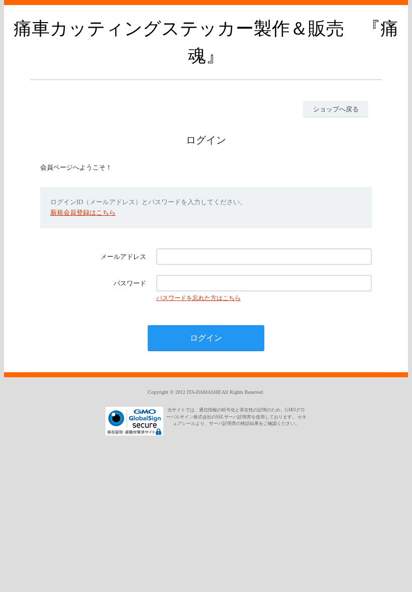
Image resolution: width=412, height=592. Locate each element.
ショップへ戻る (336, 109)
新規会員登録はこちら (83, 212)
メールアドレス (123, 256)
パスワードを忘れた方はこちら (198, 298)
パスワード (130, 283)
